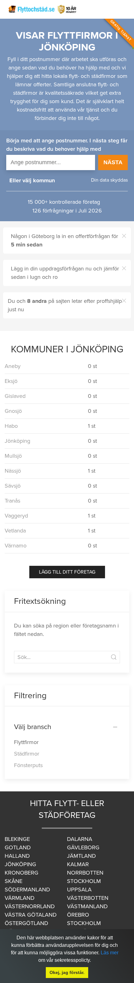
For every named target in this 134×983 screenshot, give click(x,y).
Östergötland (26, 923)
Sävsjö (13, 485)
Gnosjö (13, 411)
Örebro (78, 914)
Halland (17, 855)
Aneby (13, 366)
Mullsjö (13, 455)
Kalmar (78, 864)
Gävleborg (83, 847)
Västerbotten (87, 898)
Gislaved (15, 396)
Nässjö (13, 470)
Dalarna (79, 839)
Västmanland (87, 906)
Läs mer (109, 952)
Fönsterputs (28, 765)
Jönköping (17, 440)
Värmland (20, 898)
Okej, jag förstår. (67, 972)
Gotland (18, 847)
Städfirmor (26, 753)
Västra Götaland (31, 914)
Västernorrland (30, 906)
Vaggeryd (16, 515)
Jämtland (81, 855)
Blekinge (17, 839)
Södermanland (27, 889)
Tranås (12, 500)
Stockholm (84, 881)
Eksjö (11, 381)
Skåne (13, 881)
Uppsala (79, 889)
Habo (11, 425)
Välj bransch (32, 727)
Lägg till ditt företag (67, 572)
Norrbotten (85, 872)
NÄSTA (112, 162)
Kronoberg (21, 872)
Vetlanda (15, 530)
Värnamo (15, 545)
